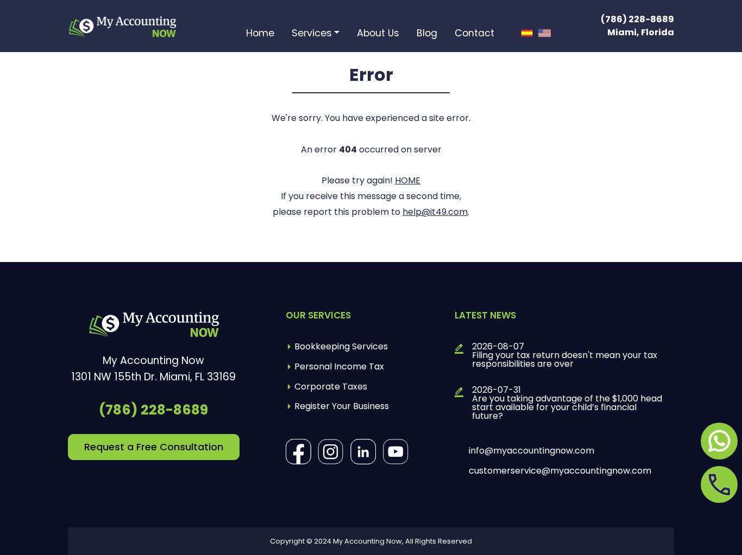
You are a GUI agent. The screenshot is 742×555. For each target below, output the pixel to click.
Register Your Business (341, 406)
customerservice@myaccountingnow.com (560, 471)
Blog (427, 34)
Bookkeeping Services (341, 346)
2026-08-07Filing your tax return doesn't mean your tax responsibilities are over (564, 355)
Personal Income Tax (339, 366)
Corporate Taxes (330, 386)
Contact (474, 34)
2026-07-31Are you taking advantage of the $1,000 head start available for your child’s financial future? (567, 403)
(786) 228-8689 (637, 19)
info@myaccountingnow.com (531, 450)
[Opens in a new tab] (719, 441)
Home (260, 34)
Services (312, 34)
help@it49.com (435, 212)
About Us (378, 34)
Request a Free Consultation (153, 447)
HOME (407, 180)
